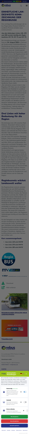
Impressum (25, 430)
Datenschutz (19, 430)
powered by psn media (23, 433)
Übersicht (4, 430)
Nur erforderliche (14, 421)
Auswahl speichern (14, 425)
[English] (23, 373)
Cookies (8, 430)
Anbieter (13, 430)
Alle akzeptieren (14, 416)
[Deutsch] (21, 373)
